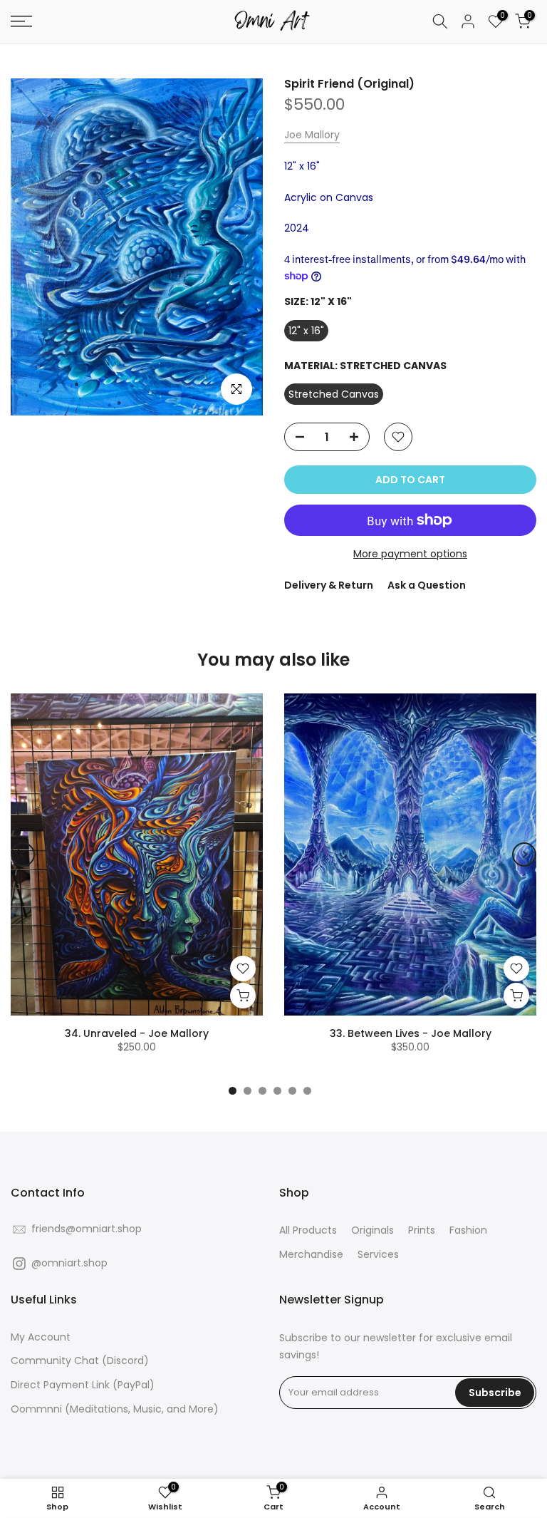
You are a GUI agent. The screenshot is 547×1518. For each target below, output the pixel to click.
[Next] (524, 854)
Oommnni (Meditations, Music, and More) (115, 1409)
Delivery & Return (328, 585)
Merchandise (311, 1254)
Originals (372, 1230)
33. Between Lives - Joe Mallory (410, 1033)
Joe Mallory (312, 135)
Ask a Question (426, 585)
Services (378, 1254)
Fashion (468, 1230)
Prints (421, 1230)
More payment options (410, 554)
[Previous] (23, 854)
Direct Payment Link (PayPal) (83, 1385)
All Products (308, 1230)
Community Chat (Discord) (80, 1361)
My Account (41, 1337)
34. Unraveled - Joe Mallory (137, 1033)
